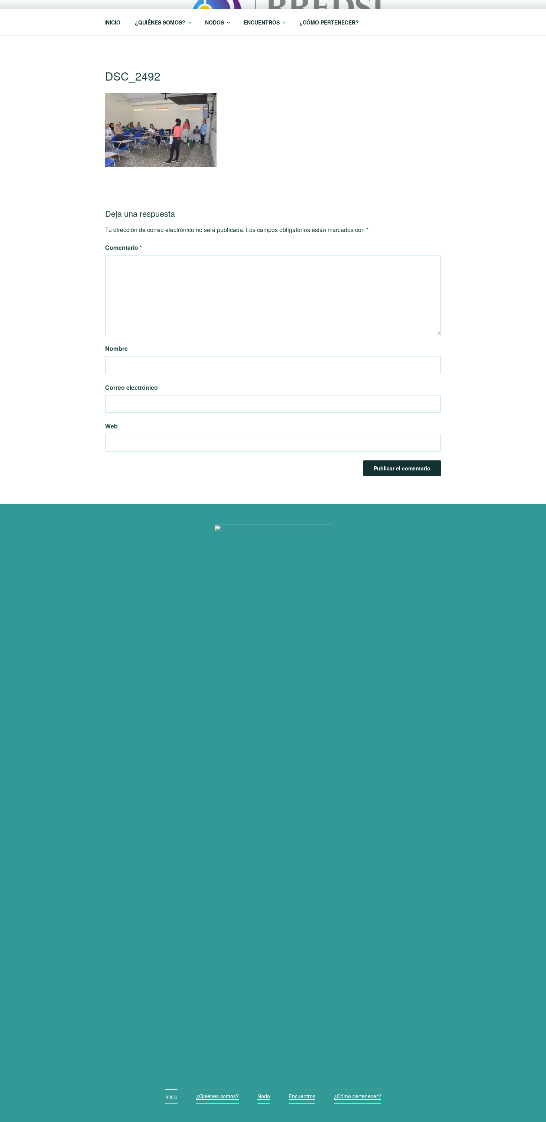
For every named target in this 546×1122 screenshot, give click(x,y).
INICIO (112, 22)
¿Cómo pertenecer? (357, 1096)
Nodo (263, 1096)
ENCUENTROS (262, 22)
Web (111, 426)
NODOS (214, 22)
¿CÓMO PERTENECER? (329, 22)
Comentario (123, 247)
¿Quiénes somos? (217, 1096)
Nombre (116, 348)
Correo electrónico (131, 387)
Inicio (171, 1096)
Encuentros (302, 1096)
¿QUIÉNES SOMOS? (160, 22)
